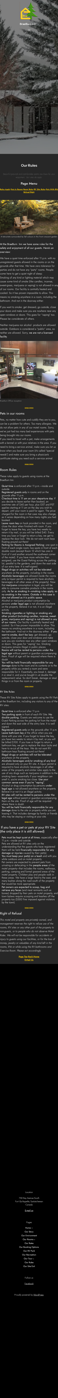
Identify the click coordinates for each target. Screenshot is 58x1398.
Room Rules (28, 189)
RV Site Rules (39, 189)
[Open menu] (29, 30)
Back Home (33, 956)
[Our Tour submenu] (33, 1258)
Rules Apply (5, 189)
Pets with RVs (52, 189)
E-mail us (29, 959)
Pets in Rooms (17, 189)
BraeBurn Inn (28, 23)
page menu (29, 407)
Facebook (29, 1283)
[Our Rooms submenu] (34, 1239)
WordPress (38, 1294)
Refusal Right (29, 192)
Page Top (23, 956)
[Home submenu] (32, 1228)
